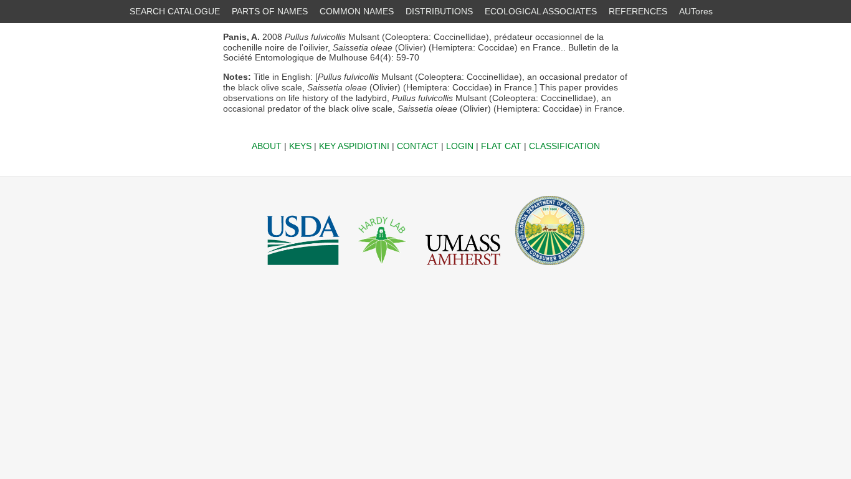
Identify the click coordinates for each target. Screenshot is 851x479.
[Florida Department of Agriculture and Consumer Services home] (550, 268)
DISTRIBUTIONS (439, 11)
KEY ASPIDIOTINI (354, 146)
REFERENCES (638, 11)
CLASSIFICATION (564, 146)
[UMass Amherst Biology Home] (462, 268)
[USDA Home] (303, 268)
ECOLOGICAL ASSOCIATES (541, 11)
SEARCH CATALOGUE (175, 11)
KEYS (300, 146)
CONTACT (418, 146)
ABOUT (267, 146)
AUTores (696, 11)
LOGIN (459, 146)
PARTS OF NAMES (270, 11)
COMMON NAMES (357, 11)
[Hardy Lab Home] (382, 268)
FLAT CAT (501, 146)
